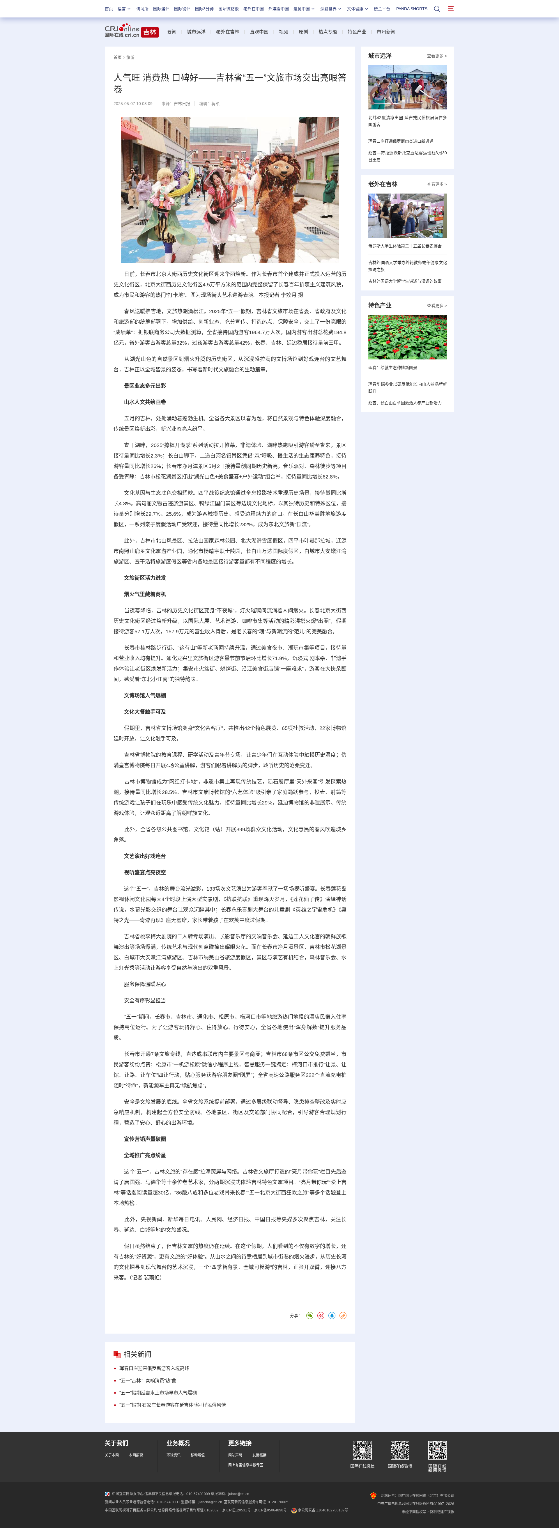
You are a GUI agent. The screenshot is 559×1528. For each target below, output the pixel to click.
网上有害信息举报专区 (245, 1465)
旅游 (130, 57)
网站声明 (235, 1455)
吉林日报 (182, 103)
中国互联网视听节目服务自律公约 (131, 1510)
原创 (303, 31)
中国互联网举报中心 (128, 1494)
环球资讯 (174, 1455)
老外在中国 (253, 8)
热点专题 (328, 31)
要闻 (171, 31)
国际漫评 (161, 8)
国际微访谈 (228, 8)
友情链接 (259, 1455)
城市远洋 (196, 31)
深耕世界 (328, 8)
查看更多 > (437, 56)
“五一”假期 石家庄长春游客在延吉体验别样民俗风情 (172, 1405)
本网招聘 (136, 1455)
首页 (109, 8)
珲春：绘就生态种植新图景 (392, 367)
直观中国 (259, 31)
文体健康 (355, 8)
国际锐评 (182, 8)
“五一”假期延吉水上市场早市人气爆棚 (158, 1392)
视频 (283, 31)
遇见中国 (301, 8)
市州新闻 (386, 31)
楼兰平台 (382, 8)
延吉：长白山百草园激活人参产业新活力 (405, 402)
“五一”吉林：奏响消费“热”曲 (147, 1380)
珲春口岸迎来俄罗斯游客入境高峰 (154, 1368)
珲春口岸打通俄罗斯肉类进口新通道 (401, 141)
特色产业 (357, 31)
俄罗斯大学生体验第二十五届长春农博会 (405, 246)
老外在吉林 (227, 31)
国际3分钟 (204, 8)
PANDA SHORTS (411, 8)
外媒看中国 (278, 8)
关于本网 (112, 1455)
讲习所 (142, 8)
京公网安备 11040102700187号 (322, 1510)
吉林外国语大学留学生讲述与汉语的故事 (405, 281)
